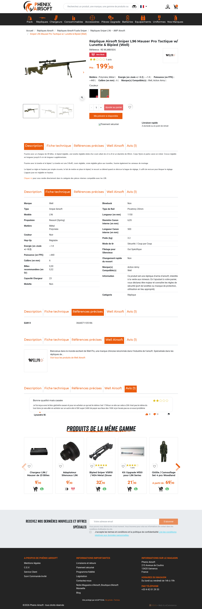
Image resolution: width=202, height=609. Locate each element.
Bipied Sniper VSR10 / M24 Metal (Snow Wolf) (101, 475)
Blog (78, 592)
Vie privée (109, 600)
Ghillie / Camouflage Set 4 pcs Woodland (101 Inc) (163, 475)
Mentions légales (32, 563)
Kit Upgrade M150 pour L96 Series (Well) (132, 475)
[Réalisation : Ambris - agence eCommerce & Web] (163, 605)
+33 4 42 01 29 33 (150, 589)
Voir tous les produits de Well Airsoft (67, 357)
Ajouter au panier (113, 107)
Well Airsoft (115, 145)
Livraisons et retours (86, 563)
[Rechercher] (134, 6)
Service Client (30, 572)
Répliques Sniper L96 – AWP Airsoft (107, 30)
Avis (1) (132, 145)
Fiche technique (59, 145)
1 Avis (109, 59)
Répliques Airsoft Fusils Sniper (72, 30)
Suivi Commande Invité (35, 576)
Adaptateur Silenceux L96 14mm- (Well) (70, 475)
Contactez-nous (83, 580)
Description (33, 192)
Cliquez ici (28, 178)
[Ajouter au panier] (35, 489)
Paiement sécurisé (85, 567)
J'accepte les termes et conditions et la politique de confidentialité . (135, 534)
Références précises (89, 145)
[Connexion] (166, 6)
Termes (117, 600)
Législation (81, 576)
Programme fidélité (85, 572)
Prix (91, 67)
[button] (174, 6)
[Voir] (66, 489)
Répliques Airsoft (45, 30)
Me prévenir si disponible (106, 116)
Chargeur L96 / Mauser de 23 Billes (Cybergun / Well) (38, 475)
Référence (94, 49)
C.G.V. (27, 567)
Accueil (29, 30)
